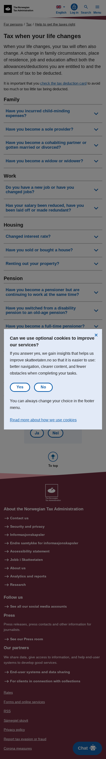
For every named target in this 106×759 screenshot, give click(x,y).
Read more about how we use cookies (43, 420)
